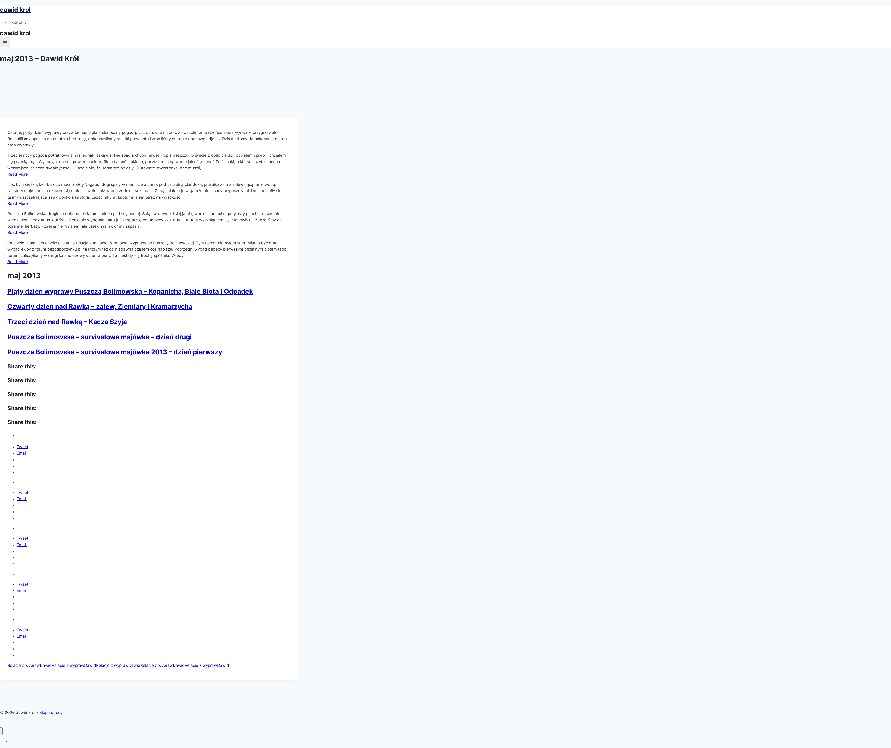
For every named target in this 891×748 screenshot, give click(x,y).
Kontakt (19, 22)
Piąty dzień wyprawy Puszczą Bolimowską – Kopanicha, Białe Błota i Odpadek (130, 291)
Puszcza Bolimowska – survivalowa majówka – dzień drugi (99, 337)
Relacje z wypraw (23, 665)
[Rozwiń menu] (5, 42)
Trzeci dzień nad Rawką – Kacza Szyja (67, 322)
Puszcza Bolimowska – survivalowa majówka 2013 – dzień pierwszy (114, 352)
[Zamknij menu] (1, 731)
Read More (17, 174)
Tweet (22, 447)
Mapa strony (51, 712)
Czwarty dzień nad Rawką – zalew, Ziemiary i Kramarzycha (99, 306)
